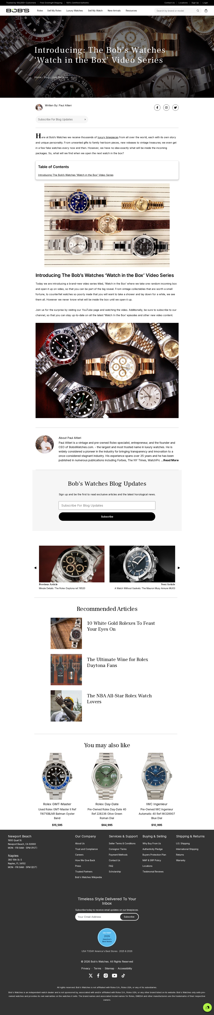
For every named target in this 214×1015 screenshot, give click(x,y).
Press (78, 866)
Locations (183, 3)
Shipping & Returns (190, 836)
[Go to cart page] (206, 11)
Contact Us (169, 3)
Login (205, 3)
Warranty (180, 860)
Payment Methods (118, 854)
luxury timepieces (108, 137)
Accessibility (125, 968)
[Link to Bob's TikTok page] (123, 975)
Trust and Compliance (86, 849)
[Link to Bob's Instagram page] (105, 975)
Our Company (85, 836)
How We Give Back (85, 860)
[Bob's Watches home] (17, 10)
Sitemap (109, 968)
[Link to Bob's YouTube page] (114, 975)
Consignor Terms (118, 849)
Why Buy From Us (152, 843)
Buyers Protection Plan (154, 854)
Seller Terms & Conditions (122, 843)
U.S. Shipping (183, 843)
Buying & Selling (154, 836)
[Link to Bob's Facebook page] (98, 975)
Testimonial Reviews (153, 871)
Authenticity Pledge (153, 849)
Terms (97, 968)
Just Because (60, 77)
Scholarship (115, 871)
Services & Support (123, 836)
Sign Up (195, 3)
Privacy (85, 968)
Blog (46, 77)
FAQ (111, 866)
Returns (180, 854)
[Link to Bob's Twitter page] (90, 975)
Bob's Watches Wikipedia (88, 877)
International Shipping (187, 849)
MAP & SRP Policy (152, 860)
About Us (80, 843)
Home (38, 77)
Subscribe (85, 119)
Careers (79, 854)
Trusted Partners (83, 871)
